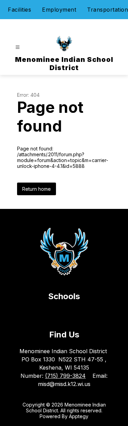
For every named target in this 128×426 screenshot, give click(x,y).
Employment (59, 9)
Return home (36, 189)
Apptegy (78, 416)
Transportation (107, 9)
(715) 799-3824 (65, 375)
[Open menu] (18, 47)
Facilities (19, 9)
